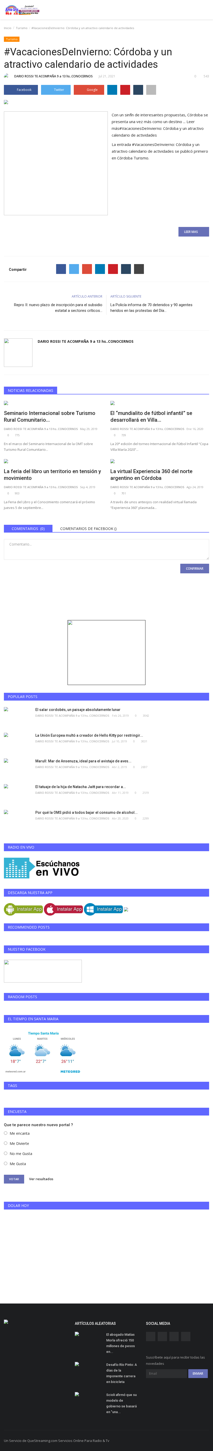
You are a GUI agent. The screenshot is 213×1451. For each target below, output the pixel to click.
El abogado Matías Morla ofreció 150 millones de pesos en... (120, 1343)
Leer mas (192, 232)
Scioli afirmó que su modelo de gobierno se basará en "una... (121, 1403)
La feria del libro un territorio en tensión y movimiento (52, 474)
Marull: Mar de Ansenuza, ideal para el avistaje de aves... (83, 761)
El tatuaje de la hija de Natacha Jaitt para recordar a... (80, 787)
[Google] (87, 269)
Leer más (158, 128)
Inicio (7, 28)
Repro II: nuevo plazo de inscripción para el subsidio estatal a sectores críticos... (58, 308)
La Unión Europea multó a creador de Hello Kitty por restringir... (89, 735)
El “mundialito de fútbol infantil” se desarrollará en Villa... (151, 416)
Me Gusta (18, 1163)
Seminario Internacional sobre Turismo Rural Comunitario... (49, 416)
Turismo (22, 28)
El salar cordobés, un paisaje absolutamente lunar (78, 710)
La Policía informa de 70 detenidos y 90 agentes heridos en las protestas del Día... (151, 308)
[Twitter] (74, 269)
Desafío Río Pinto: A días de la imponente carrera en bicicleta (121, 1373)
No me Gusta (21, 1153)
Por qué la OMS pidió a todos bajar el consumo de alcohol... (86, 812)
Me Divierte (19, 1143)
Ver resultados (41, 1179)
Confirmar (194, 568)
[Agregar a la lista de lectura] (151, 90)
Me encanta (20, 1133)
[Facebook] (61, 269)
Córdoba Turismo (132, 157)
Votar (14, 1179)
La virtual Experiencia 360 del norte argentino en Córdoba (151, 474)
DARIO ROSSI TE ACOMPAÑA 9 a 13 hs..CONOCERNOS (53, 76)
